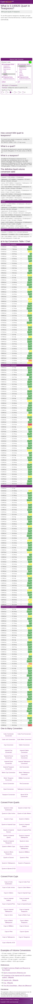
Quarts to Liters (24, 841)
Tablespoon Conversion (24, 789)
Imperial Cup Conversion (8, 751)
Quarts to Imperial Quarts (8, 836)
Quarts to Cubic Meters (24, 813)
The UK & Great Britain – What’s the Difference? (18, 985)
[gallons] (8, 75)
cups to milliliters (27, 955)
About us (2, 999)
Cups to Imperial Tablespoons (8, 910)
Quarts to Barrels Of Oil (8, 868)
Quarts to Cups (8, 819)
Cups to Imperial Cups (24, 893)
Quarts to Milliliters (24, 852)
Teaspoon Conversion (8, 794)
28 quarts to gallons (20, 957)
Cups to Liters (9, 915)
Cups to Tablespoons (8, 937)
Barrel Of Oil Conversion (24, 795)
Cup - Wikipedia (8, 983)
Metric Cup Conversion (8, 772)
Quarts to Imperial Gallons (24, 825)
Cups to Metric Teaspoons (24, 921)
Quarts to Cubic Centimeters (8, 809)
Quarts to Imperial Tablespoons (24, 836)
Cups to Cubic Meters (24, 887)
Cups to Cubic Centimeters (8, 883)
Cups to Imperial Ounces (24, 899)
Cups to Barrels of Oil (8, 942)
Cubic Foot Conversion (24, 734)
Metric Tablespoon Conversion (24, 773)
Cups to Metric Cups (24, 915)
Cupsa (7, 2)
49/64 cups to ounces (8, 957)
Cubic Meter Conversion (24, 739)
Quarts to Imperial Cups (8, 824)
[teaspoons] (8, 66)
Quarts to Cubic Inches (8, 813)
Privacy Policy (9, 999)
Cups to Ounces (24, 926)
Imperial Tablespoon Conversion (24, 762)
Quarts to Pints (24, 857)
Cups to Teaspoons (24, 937)
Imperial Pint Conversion (24, 757)
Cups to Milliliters (8, 926)
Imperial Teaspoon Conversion (8, 768)
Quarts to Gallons (24, 819)
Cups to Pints (8, 931)
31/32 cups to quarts (18, 961)
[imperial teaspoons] (8, 79)
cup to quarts (4, 955)
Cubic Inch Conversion (8, 739)
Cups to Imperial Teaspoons (24, 910)
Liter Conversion (24, 767)
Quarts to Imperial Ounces (8, 831)
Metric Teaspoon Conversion (8, 779)
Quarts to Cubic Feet (24, 808)
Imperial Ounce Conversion (8, 757)
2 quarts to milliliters (6, 961)
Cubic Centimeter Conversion (9, 735)
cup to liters (4, 959)
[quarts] (8, 74)
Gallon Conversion (24, 745)
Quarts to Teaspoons (24, 863)
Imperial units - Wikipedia (11, 980)
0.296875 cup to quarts (15, 955)
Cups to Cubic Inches (8, 887)
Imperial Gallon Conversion (24, 751)
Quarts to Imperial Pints (24, 830)
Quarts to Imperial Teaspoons (8, 842)
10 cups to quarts (13, 959)
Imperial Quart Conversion (8, 762)
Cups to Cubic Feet (24, 882)
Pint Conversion (24, 783)
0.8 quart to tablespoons (19, 953)
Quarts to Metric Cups (8, 846)
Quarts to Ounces (8, 857)
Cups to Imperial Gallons (8, 899)
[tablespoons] (8, 67)
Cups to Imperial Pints (8, 904)
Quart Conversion (8, 789)
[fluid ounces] (8, 69)
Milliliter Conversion (24, 778)
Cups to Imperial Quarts (24, 904)
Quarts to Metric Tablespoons (24, 847)
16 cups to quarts (6, 953)
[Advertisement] (16, 39)
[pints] (8, 72)
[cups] (8, 71)
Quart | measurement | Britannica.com (15, 972)
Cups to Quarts (24, 931)
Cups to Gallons (8, 893)
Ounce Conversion (8, 783)
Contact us (16, 999)
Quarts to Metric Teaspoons (8, 853)
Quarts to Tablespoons (8, 863)
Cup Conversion (8, 745)
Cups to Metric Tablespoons (8, 921)
